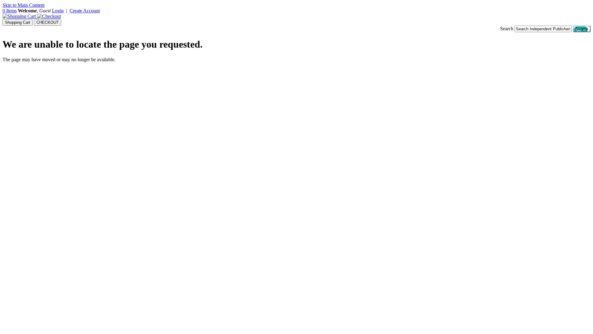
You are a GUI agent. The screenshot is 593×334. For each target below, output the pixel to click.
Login (58, 10)
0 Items (9, 10)
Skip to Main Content (23, 5)
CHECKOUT (47, 22)
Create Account (84, 10)
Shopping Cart (17, 22)
